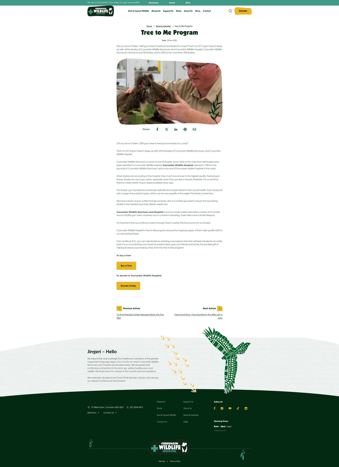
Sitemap (162, 461)
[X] (167, 129)
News (197, 11)
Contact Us (109, 413)
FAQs (185, 422)
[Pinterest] (185, 129)
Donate (243, 11)
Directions (91, 413)
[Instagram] (222, 408)
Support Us (188, 402)
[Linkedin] (246, 408)
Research (161, 402)
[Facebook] (157, 129)
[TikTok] (238, 408)
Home (149, 26)
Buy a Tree (126, 265)
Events (172, 3)
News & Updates (163, 26)
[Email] (194, 129)
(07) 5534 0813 (136, 407)
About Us (187, 408)
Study (159, 408)
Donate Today (128, 285)
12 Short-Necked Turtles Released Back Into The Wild (140, 316)
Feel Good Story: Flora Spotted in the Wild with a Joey (198, 316)
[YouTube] (230, 408)
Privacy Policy (175, 461)
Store (188, 3)
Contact (207, 11)
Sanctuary (154, 3)
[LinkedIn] (176, 129)
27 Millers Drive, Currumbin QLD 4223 (107, 407)
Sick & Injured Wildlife (138, 11)
